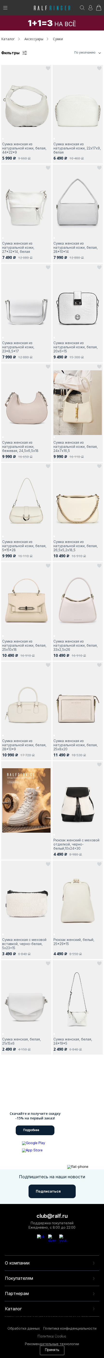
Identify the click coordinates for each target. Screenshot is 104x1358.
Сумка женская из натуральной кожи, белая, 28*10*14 (75, 247)
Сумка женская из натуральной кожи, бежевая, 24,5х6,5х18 (20, 446)
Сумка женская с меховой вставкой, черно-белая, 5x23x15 (24, 944)
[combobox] (78, 52)
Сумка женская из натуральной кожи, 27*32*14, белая (18, 247)
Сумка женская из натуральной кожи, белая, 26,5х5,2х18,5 (75, 546)
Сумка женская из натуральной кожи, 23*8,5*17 (18, 347)
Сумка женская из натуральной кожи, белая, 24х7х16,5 (75, 446)
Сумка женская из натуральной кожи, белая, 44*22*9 (24, 148)
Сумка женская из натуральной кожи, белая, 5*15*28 (24, 546)
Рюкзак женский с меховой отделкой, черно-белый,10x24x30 (76, 844)
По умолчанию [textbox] (85, 52)
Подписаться (48, 1191)
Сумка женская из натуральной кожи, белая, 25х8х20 (75, 745)
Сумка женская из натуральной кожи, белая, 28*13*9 (24, 745)
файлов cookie (32, 1331)
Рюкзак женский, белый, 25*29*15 (73, 942)
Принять (52, 1350)
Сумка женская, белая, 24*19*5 (72, 1041)
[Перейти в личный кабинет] (90, 9)
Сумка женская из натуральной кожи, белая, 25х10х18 (24, 645)
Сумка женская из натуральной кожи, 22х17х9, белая (77, 148)
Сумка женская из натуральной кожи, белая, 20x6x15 (75, 347)
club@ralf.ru (52, 1216)
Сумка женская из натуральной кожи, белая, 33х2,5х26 (75, 645)
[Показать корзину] (99, 9)
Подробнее (31, 1130)
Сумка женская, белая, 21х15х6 (21, 1041)
